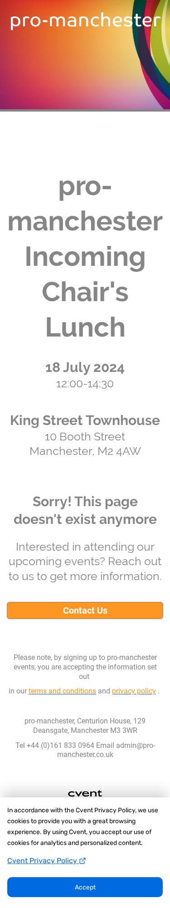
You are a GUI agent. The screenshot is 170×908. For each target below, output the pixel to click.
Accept (85, 887)
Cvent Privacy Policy (43, 860)
